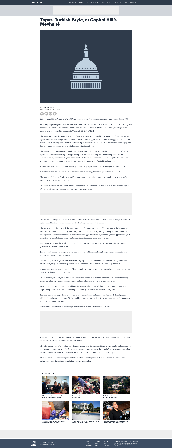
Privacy (96, 443)
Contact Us (97, 441)
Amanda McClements (48, 107)
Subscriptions (107, 445)
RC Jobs (105, 443)
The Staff (97, 445)
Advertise (106, 441)
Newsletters (89, 445)
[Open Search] (139, 2)
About (87, 441)
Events (87, 443)
